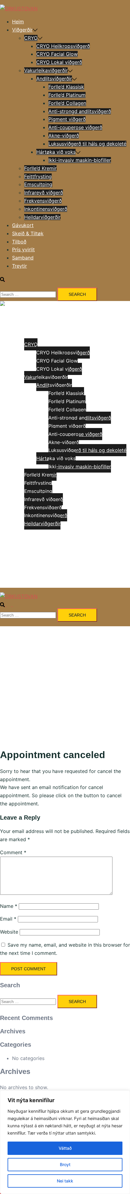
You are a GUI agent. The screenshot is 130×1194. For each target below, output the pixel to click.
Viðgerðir (22, 30)
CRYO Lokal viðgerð (59, 62)
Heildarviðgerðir (42, 217)
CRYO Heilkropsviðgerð (63, 46)
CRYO (30, 38)
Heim (18, 21)
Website (9, 932)
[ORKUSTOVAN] (18, 8)
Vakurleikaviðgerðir (46, 70)
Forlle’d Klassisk (66, 87)
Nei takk (65, 1180)
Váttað (65, 1148)
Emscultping (38, 184)
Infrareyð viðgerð (43, 192)
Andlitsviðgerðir (54, 78)
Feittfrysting (38, 176)
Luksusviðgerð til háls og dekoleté (87, 144)
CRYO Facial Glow (57, 54)
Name (8, 906)
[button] (5, 279)
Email (8, 919)
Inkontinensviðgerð (45, 209)
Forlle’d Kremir (40, 168)
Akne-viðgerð (63, 135)
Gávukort (23, 225)
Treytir (19, 266)
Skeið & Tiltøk (28, 233)
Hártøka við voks (56, 152)
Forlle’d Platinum (67, 95)
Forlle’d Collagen (67, 103)
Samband (23, 258)
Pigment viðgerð (67, 119)
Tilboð (19, 242)
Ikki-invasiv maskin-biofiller (79, 160)
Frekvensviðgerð (43, 201)
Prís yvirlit (23, 249)
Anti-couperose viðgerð (75, 127)
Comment (13, 852)
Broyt (65, 1164)
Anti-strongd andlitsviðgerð (79, 111)
